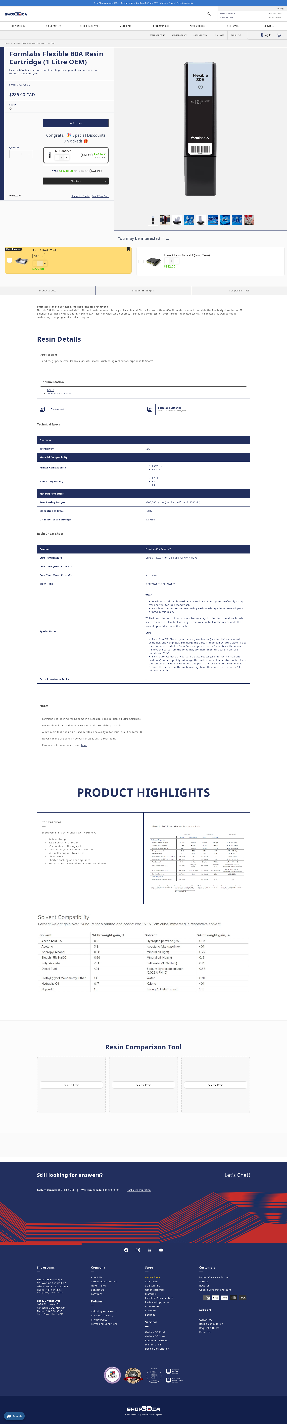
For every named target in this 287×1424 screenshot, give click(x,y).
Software (233, 26)
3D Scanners (53, 26)
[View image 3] (177, 220)
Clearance (219, 35)
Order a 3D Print (157, 35)
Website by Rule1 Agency (152, 1415)
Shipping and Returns (104, 1311)
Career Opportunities (104, 1281)
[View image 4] (189, 220)
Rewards (204, 1285)
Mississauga (227, 13)
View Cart (205, 1281)
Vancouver (227, 17)
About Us (96, 1277)
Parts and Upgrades (157, 1302)
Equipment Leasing (156, 1340)
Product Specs (47, 290)
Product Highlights (143, 290)
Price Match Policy (102, 1315)
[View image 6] (213, 220)
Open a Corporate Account (215, 1289)
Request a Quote (179, 35)
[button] (209, 14)
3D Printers (18, 26)
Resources (205, 1332)
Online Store (152, 1277)
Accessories (197, 26)
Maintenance (153, 1344)
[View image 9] (248, 220)
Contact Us (236, 35)
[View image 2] (165, 220)
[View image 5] (201, 220)
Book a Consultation (139, 1190)
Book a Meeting (200, 35)
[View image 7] (225, 220)
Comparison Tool (239, 290)
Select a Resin (71, 1085)
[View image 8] (237, 220)
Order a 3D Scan (155, 1336)
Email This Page (100, 196)
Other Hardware (90, 26)
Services (269, 26)
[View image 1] (153, 220)
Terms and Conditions (104, 1323)
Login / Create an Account (215, 1277)
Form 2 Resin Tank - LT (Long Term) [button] (187, 255)
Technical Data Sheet (59, 393)
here (84, 745)
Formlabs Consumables (159, 1298)
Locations (96, 1293)
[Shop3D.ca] (37, 13)
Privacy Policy (99, 1319)
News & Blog (98, 1285)
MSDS (50, 390)
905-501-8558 (276, 13)
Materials (126, 26)
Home (7, 43)
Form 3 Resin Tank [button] (44, 250)
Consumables (161, 26)
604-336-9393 (276, 17)
